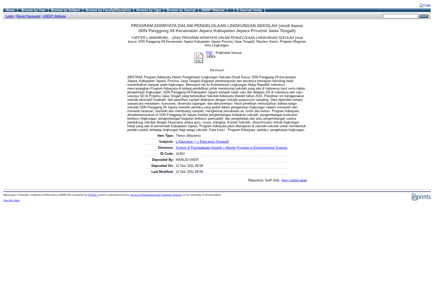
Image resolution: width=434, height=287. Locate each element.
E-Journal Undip (249, 10)
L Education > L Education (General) (202, 142)
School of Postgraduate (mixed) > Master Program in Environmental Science (231, 148)
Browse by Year (33, 10)
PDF (209, 53)
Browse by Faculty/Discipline (108, 10)
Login (10, 16)
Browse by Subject (65, 10)
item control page (294, 180)
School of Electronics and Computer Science (156, 194)
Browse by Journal (181, 10)
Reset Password (28, 16)
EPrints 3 (93, 194)
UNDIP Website (213, 10)
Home (10, 10)
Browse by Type (148, 10)
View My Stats (11, 200)
